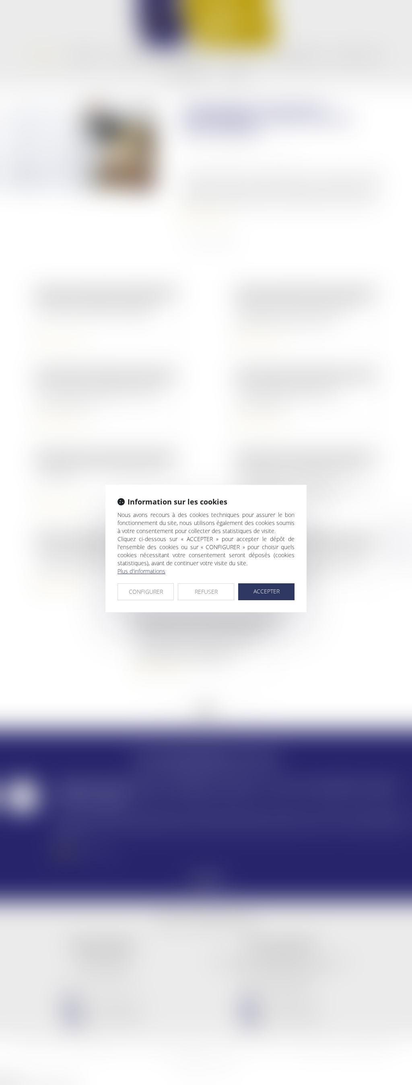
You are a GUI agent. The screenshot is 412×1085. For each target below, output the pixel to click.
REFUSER (206, 591)
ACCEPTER (266, 591)
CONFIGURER (146, 591)
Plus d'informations (141, 571)
